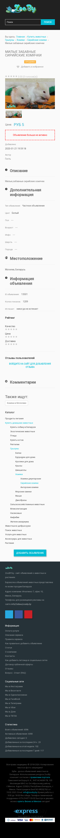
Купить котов (17, 440)
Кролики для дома (24, 461)
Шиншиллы (20, 470)
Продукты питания (14, 418)
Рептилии (14, 444)
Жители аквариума (19, 521)
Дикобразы (21, 500)
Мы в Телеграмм (13, 703)
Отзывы (9, 668)
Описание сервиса (14, 635)
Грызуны (14, 448)
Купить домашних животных (19, 423)
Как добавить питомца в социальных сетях (26, 660)
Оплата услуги (12, 631)
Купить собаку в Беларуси (23, 427)
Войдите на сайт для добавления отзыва (30, 365)
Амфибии (14, 517)
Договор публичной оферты (19, 664)
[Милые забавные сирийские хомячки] (30, 93)
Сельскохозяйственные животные (27, 504)
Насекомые (16, 513)
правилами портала (40, 777)
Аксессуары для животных (18, 539)
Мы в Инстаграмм (14, 686)
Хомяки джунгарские (30, 478)
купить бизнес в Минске (29, 801)
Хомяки (19, 474)
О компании (10, 652)
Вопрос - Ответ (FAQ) (15, 673)
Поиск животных (13, 530)
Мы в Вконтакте (13, 690)
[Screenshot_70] (10, 114)
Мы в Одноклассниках (16, 695)
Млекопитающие (18, 509)
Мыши (18, 496)
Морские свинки (23, 491)
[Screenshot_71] (18, 114)
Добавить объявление (30, 553)
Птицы (13, 435)
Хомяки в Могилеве (16, 403)
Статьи (8, 647)
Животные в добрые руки (18, 526)
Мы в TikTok (11, 716)
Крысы (18, 466)
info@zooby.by (30, 792)
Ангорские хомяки (29, 487)
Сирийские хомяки (29, 483)
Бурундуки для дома (25, 457)
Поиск (48, 22)
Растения (9, 543)
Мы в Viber (10, 707)
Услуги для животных (15, 534)
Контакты (10, 656)
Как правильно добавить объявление (23, 643)
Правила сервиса (13, 639)
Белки (18, 453)
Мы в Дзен (10, 711)
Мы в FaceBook (12, 699)
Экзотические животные (22, 431)
